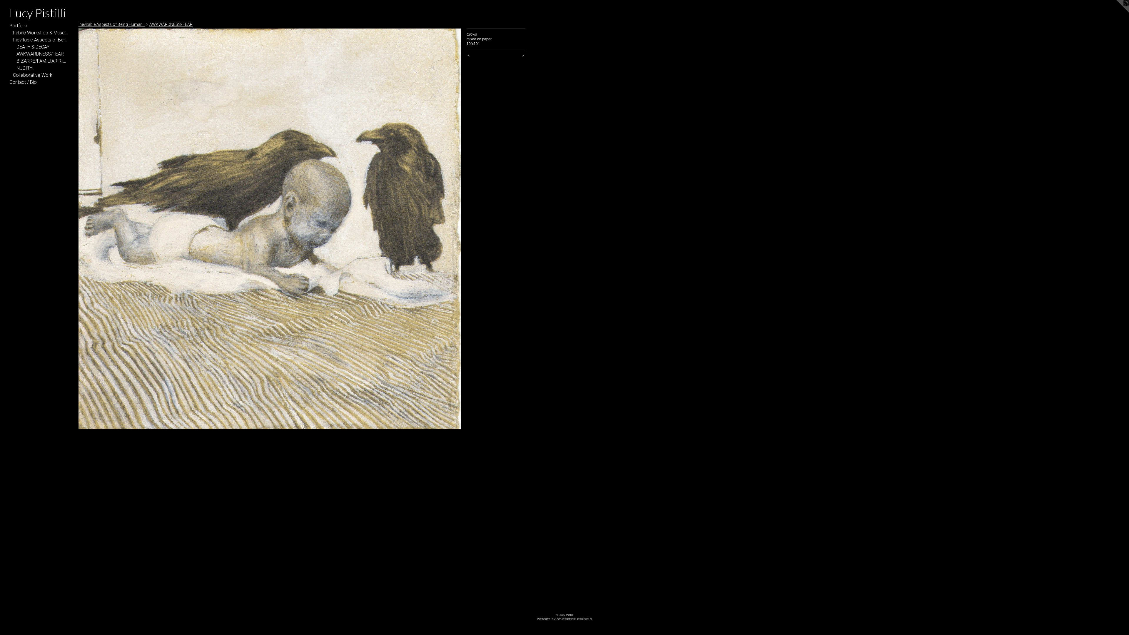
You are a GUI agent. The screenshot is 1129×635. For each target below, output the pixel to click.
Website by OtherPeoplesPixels (564, 619)
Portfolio (18, 26)
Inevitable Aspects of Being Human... (40, 40)
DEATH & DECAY (32, 47)
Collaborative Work (32, 75)
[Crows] (270, 229)
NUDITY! (24, 68)
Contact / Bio (23, 82)
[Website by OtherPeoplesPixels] (1117, 12)
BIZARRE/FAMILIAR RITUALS (42, 61)
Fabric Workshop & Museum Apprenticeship (40, 33)
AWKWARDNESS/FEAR (40, 54)
